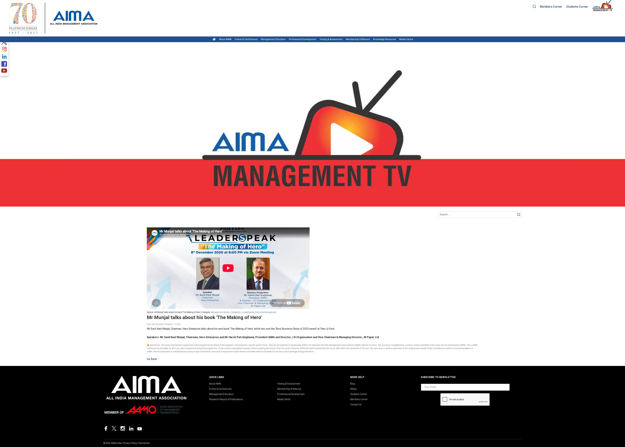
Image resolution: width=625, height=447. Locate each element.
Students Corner (577, 6)
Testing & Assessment (331, 39)
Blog (352, 383)
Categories (236, 312)
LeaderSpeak (248, 312)
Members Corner (551, 6)
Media (353, 389)
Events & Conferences (246, 39)
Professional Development (302, 39)
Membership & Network (358, 39)
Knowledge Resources (384, 39)
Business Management (265, 312)
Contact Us (356, 404)
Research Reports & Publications (226, 399)
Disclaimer (144, 443)
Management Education (273, 39)
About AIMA (225, 39)
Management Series (220, 312)
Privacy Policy (130, 443)
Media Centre (406, 39)
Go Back (152, 359)
